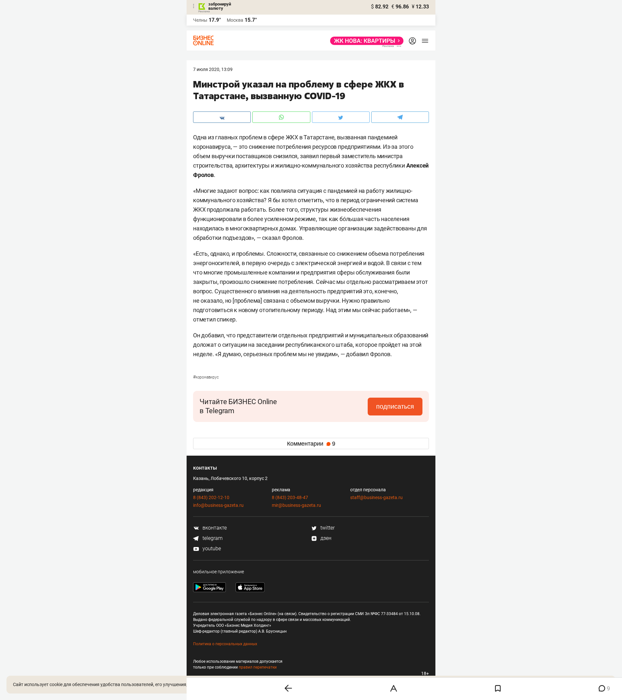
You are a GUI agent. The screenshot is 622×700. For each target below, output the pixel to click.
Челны (200, 20)
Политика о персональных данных (225, 644)
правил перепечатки (258, 667)
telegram (212, 538)
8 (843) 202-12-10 (211, 497)
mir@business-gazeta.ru (296, 505)
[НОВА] (365, 41)
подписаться (395, 406)
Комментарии (311, 443)
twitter (327, 528)
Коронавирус (206, 377)
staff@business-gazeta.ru (376, 497)
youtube (211, 548)
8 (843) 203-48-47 (290, 497)
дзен (325, 538)
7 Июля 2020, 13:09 (213, 69)
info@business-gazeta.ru (218, 505)
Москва (235, 20)
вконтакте (214, 528)
